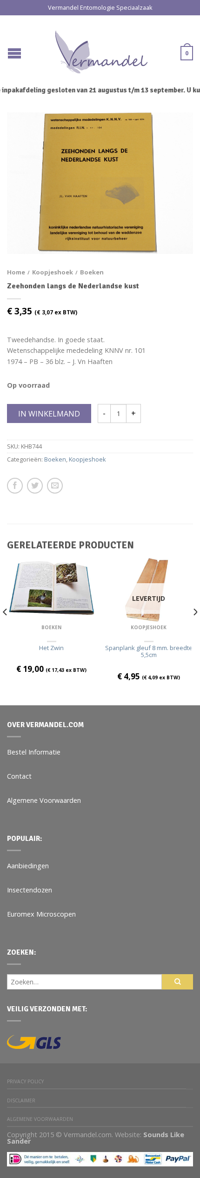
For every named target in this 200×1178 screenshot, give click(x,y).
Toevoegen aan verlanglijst (169, 135)
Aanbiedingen (28, 865)
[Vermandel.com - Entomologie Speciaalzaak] (101, 49)
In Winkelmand (49, 414)
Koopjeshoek (52, 272)
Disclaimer (21, 1100)
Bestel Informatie (33, 752)
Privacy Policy (25, 1081)
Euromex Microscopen (41, 914)
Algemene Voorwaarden (44, 800)
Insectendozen (29, 889)
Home (16, 272)
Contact (19, 776)
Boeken (92, 272)
